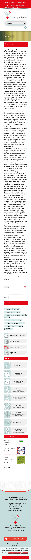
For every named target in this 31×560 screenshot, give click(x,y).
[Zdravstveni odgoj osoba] (15, 385)
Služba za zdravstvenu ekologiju (14, 323)
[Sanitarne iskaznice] (15, 377)
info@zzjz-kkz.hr (18, 510)
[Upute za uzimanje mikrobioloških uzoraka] (15, 393)
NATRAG (6, 297)
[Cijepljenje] (15, 368)
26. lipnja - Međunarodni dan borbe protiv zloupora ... (9, 459)
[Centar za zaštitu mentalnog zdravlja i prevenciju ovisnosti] (15, 417)
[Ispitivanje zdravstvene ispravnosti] (15, 409)
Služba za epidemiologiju (12, 312)
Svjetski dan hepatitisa (9, 448)
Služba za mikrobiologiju (12, 309)
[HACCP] (15, 401)
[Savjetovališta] (15, 426)
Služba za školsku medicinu (13, 320)
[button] (18, 553)
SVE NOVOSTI (7, 467)
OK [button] (15, 557)
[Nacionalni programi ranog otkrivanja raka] (15, 434)
